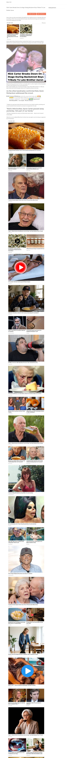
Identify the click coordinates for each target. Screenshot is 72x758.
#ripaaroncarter (36, 99)
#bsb (10, 100)
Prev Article (32, 13)
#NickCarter (17, 96)
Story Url (8, 2)
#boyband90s (14, 100)
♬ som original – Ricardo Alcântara (25, 100)
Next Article (41, 13)
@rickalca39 (12, 96)
